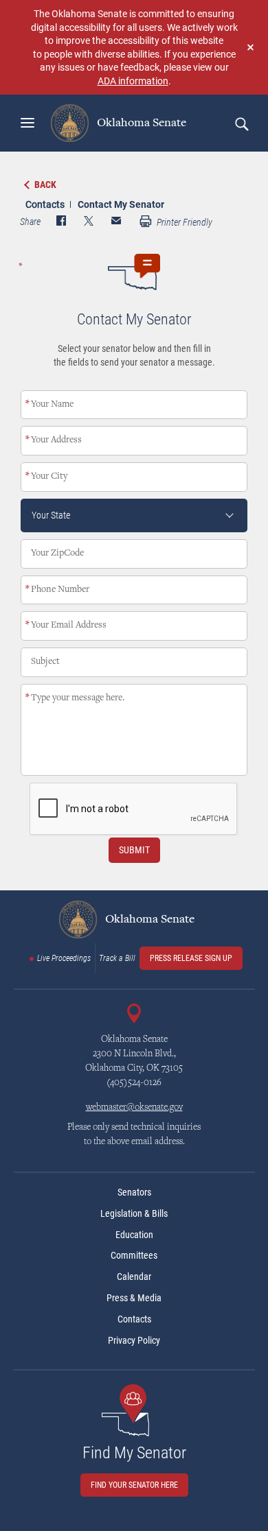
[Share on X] (89, 222)
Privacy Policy (134, 1340)
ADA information (133, 80)
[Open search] (241, 123)
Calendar (134, 1276)
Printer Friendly (183, 222)
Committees (134, 1255)
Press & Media (134, 1297)
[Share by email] (116, 222)
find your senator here (134, 1485)
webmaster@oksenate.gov (134, 1108)
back (45, 184)
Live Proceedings (64, 958)
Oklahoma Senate (140, 123)
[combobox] (134, 515)
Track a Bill (117, 958)
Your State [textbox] (51, 515)
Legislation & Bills (134, 1213)
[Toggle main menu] (27, 123)
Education (134, 1234)
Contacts (45, 204)
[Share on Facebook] (61, 222)
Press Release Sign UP (191, 958)
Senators (134, 1192)
